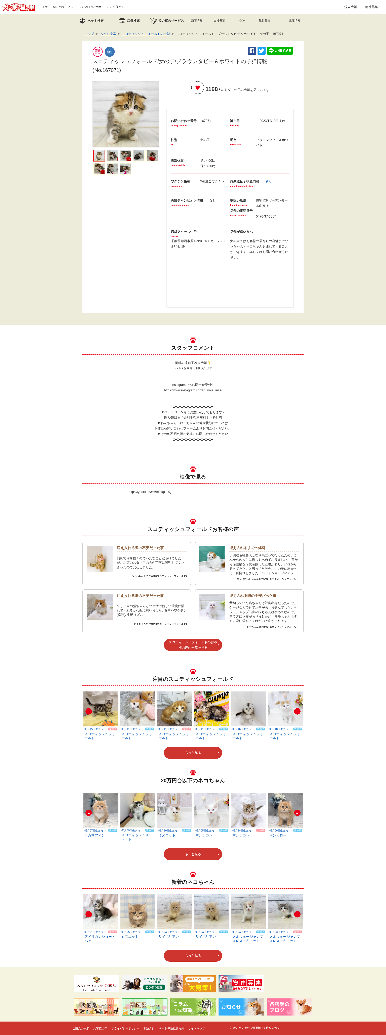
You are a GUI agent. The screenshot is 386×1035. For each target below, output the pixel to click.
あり (269, 181)
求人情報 (350, 7)
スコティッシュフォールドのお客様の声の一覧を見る (193, 644)
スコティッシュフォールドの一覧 (146, 34)
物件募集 (371, 7)
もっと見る (193, 752)
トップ (89, 34)
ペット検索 (108, 34)
